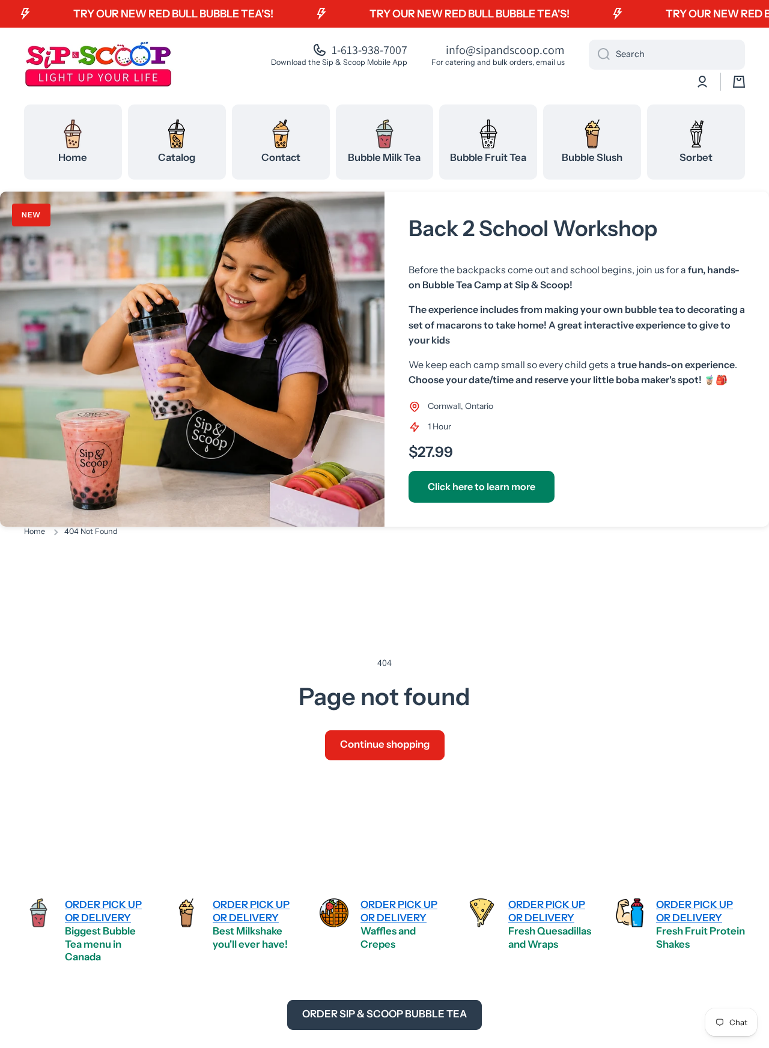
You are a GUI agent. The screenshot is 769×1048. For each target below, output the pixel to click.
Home (34, 531)
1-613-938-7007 (369, 50)
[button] (739, 82)
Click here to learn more (481, 486)
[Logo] (99, 63)
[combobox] (667, 55)
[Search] (599, 55)
